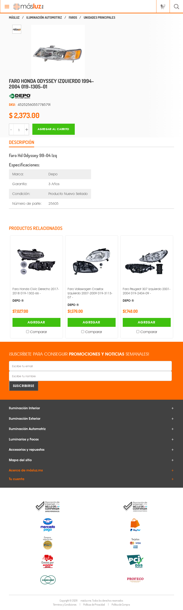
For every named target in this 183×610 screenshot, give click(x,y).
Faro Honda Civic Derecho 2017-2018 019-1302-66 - (35, 294)
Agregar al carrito (53, 129)
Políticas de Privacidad (94, 604)
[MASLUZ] (14, 17)
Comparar (38, 332)
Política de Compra (121, 604)
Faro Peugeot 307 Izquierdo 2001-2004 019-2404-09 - (147, 294)
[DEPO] (53, 96)
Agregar (36, 322)
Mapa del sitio (20, 460)
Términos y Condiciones (65, 604)
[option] (16, 29)
